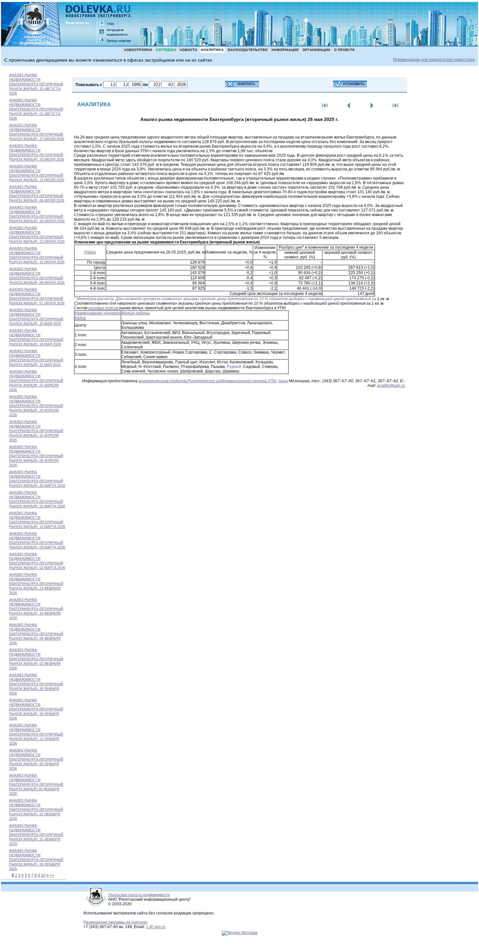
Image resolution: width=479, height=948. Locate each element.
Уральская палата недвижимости (139, 895)
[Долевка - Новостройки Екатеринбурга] (98, 12)
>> (52, 875)
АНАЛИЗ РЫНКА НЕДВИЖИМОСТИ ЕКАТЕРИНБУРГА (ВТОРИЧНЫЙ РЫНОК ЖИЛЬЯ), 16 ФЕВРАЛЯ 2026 (36, 609)
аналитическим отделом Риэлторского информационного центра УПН (207, 381)
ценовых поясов (103, 308)
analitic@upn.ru (391, 385)
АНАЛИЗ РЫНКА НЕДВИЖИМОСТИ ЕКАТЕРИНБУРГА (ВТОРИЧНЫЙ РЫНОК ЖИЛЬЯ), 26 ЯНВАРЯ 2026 (36, 684)
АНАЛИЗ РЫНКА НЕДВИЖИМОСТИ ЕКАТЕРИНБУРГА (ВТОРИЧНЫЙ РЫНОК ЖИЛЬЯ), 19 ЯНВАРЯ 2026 (36, 709)
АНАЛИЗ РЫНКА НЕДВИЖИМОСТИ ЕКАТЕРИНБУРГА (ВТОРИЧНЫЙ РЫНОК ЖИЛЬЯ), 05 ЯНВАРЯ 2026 (36, 759)
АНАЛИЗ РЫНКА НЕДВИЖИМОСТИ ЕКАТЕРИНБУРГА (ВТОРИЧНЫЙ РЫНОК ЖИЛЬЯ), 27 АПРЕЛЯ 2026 (36, 381)
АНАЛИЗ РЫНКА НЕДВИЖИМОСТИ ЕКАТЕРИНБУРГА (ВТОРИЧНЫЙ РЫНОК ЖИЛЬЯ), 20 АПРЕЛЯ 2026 (36, 406)
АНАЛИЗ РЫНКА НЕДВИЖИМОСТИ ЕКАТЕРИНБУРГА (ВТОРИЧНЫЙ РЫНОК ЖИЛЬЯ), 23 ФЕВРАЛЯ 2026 (36, 584)
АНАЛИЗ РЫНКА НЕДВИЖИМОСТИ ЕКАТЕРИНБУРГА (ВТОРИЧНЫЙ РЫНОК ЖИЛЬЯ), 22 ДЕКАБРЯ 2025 (36, 809)
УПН (110, 24)
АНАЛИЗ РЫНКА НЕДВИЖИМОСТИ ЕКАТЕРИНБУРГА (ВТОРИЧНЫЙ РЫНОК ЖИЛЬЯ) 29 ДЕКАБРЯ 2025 (36, 784)
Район (90, 252)
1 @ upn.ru (156, 927)
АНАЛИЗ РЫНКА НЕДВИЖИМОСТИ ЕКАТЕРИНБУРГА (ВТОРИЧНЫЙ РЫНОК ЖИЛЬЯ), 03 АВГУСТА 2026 (36, 109)
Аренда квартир (119, 40)
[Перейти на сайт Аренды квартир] (102, 40)
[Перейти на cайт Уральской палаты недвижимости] (102, 23)
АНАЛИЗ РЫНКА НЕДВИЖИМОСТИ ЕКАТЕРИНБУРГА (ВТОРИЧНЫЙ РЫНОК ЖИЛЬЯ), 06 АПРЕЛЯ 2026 (36, 456)
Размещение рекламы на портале (115, 922)
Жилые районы (135, 313)
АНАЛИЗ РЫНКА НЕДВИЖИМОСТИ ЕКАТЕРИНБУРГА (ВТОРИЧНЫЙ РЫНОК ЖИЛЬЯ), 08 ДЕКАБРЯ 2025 (36, 860)
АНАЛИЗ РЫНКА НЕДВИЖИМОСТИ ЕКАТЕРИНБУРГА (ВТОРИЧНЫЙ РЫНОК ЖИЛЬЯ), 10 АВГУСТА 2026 (36, 84)
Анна (283, 381)
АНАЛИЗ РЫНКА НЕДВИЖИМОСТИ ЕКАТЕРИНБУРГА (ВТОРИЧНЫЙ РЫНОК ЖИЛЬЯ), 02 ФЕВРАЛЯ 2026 (36, 659)
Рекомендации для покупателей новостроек (434, 59)
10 (43, 875)
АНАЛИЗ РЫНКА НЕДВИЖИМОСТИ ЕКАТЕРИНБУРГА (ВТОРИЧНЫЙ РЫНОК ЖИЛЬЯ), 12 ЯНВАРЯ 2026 (36, 734)
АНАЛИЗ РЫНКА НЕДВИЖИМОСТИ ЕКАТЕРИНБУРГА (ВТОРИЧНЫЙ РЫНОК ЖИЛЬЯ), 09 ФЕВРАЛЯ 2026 (36, 634)
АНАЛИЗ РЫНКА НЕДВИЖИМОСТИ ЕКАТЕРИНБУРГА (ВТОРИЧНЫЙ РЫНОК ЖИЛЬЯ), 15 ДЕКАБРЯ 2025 (36, 835)
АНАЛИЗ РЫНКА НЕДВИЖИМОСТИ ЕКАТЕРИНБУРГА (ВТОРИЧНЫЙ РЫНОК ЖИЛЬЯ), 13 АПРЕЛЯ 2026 (36, 431)
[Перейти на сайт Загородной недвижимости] (102, 32)
